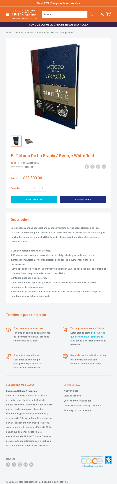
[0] (108, 14)
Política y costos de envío (77, 410)
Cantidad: (16, 188)
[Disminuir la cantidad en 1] (26, 188)
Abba (13, 163)
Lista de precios (72, 395)
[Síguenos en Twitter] (14, 464)
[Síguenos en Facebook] (8, 464)
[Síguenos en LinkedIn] (31, 464)
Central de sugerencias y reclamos (82, 405)
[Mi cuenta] (102, 14)
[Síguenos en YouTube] (25, 464)
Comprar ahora (83, 199)
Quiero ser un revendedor (77, 400)
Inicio (8, 32)
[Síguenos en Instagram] (20, 464)
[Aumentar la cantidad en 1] (42, 188)
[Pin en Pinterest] (92, 166)
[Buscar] (91, 14)
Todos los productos (24, 32)
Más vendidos (71, 390)
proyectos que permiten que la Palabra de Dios (87, 336)
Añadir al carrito (34, 199)
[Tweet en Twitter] (98, 166)
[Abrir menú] (7, 14)
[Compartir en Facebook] (87, 166)
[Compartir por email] (104, 166)
